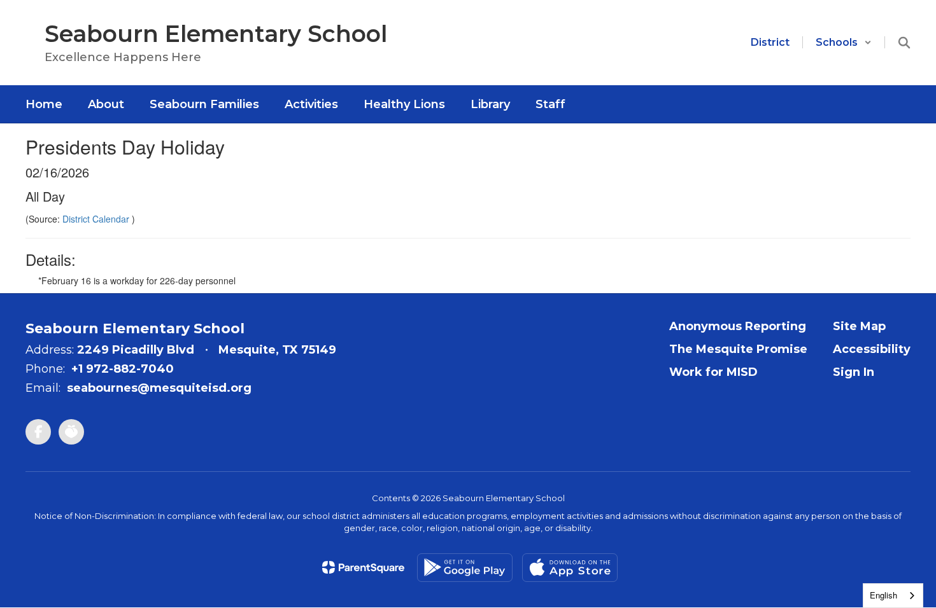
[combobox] (893, 595)
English (883, 595)
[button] (844, 42)
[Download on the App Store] (570, 567)
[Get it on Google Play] (465, 567)
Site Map (859, 326)
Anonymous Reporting (737, 326)
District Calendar (97, 218)
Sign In (853, 372)
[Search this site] (904, 42)
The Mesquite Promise (738, 349)
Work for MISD (713, 372)
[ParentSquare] (363, 567)
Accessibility (872, 349)
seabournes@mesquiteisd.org (159, 388)
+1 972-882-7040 (122, 369)
